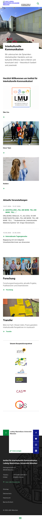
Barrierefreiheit (8, 502)
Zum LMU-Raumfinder (12, 482)
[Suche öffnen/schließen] (38, 4)
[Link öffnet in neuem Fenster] (21, 441)
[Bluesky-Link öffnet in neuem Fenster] (36, 439)
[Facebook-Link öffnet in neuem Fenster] (36, 433)
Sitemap (6, 489)
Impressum (7, 498)
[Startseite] (6, 433)
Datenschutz (7, 493)
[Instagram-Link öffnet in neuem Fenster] (36, 445)
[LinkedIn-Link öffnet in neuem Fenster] (36, 451)
